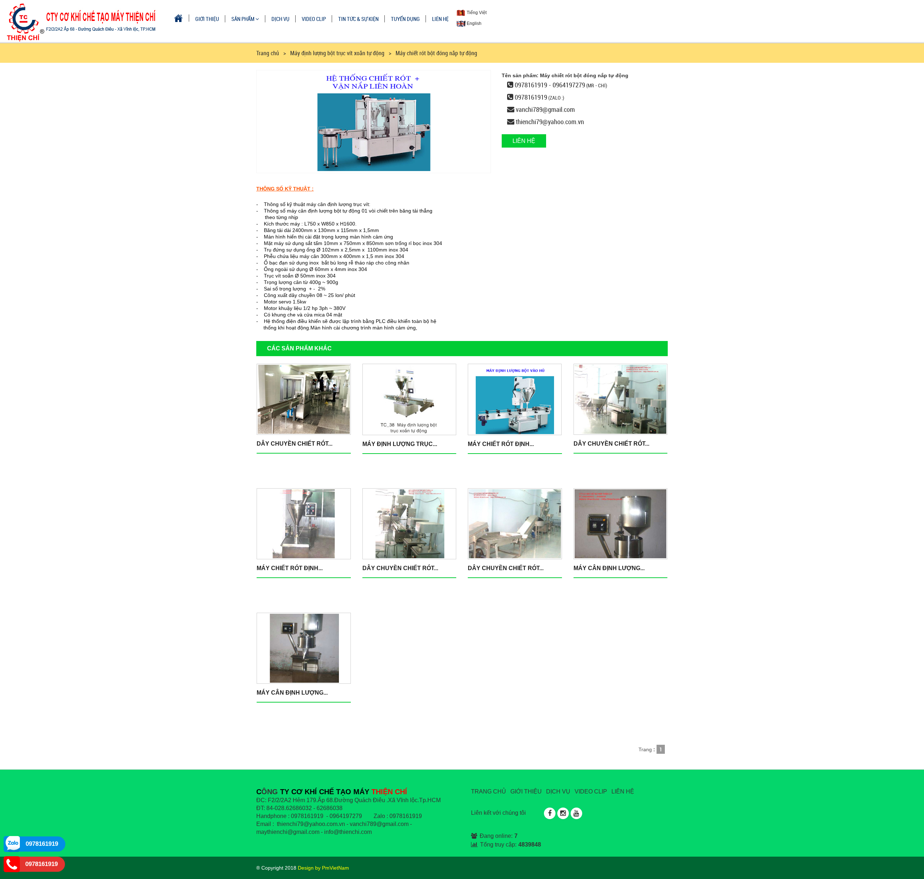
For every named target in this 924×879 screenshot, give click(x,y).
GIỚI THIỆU (207, 18)
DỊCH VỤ (280, 18)
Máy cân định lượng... (609, 568)
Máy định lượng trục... (399, 444)
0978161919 (531, 97)
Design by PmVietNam (323, 868)
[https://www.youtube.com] (576, 813)
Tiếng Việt (476, 12)
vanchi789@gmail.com (545, 109)
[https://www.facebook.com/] (549, 813)
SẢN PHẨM (243, 18)
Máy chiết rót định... (501, 444)
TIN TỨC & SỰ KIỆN (358, 18)
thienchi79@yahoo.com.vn (550, 121)
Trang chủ (267, 53)
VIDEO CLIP (314, 18)
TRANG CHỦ (488, 791)
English (473, 23)
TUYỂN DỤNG (405, 18)
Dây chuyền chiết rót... (294, 444)
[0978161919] (12, 844)
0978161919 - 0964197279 (550, 84)
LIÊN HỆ (440, 18)
